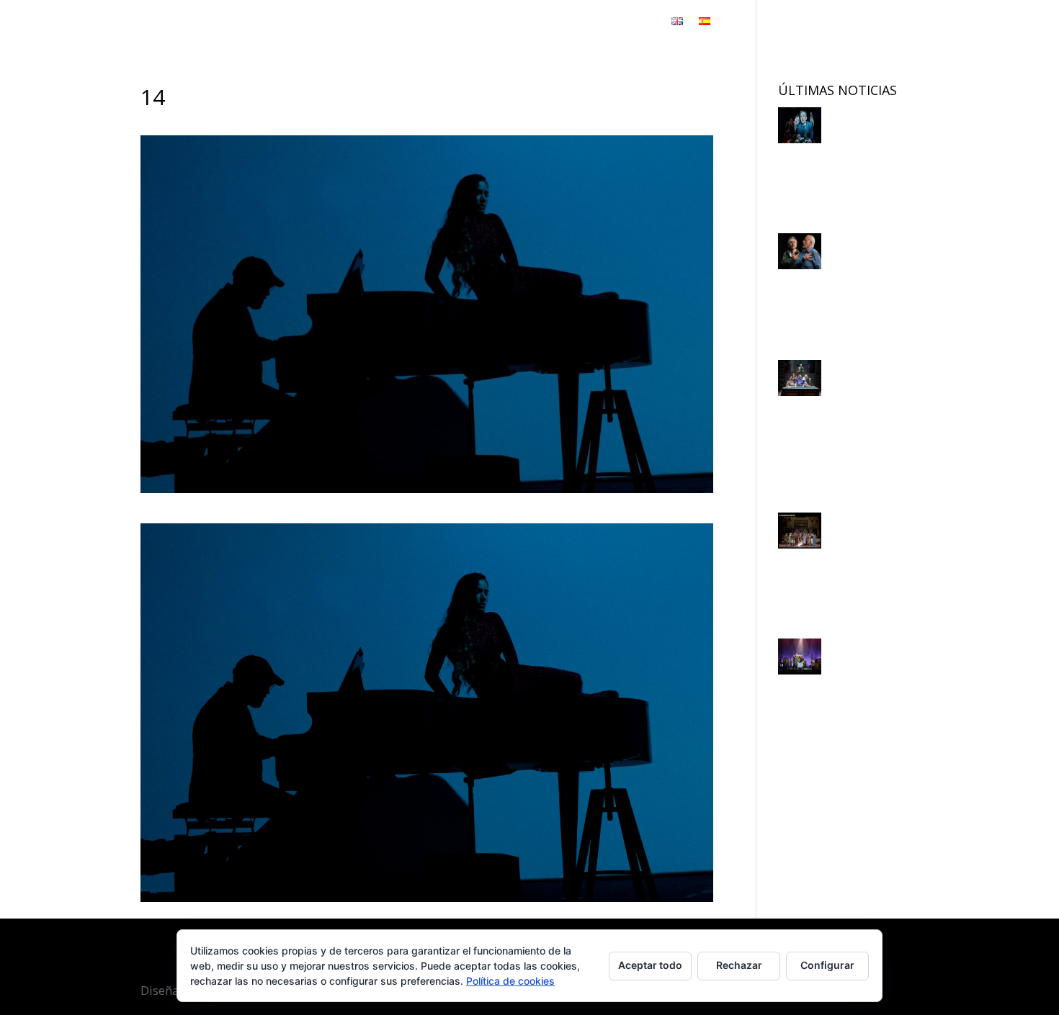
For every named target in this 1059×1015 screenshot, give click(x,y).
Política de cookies (510, 981)
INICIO (362, 23)
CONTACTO (626, 23)
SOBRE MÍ (496, 23)
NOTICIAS (558, 23)
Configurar (827, 965)
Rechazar (739, 965)
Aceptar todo (650, 965)
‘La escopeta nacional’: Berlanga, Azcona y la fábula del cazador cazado (838, 426)
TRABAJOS (418, 23)
